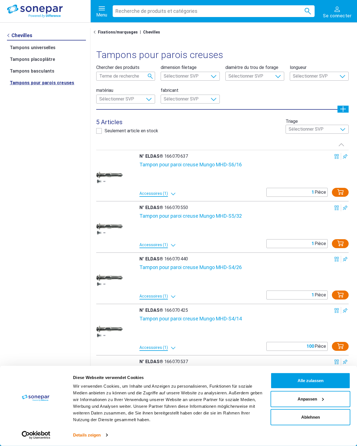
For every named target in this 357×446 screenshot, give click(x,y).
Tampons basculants (32, 71)
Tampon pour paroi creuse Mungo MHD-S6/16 (190, 164)
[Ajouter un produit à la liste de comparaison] (336, 156)
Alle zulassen (311, 380)
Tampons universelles (33, 47)
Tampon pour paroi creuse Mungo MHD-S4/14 (190, 319)
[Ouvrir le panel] (343, 108)
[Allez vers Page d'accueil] (95, 32)
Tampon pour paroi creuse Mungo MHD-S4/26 (190, 267)
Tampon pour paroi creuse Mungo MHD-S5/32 (190, 216)
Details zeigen (87, 435)
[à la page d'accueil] (49, 11)
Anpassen (307, 398)
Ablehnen (310, 417)
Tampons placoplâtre (32, 59)
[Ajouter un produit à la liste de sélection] (345, 156)
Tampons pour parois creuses (42, 82)
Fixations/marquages (118, 32)
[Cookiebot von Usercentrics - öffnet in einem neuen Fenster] (36, 435)
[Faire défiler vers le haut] (341, 145)
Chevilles (151, 32)
